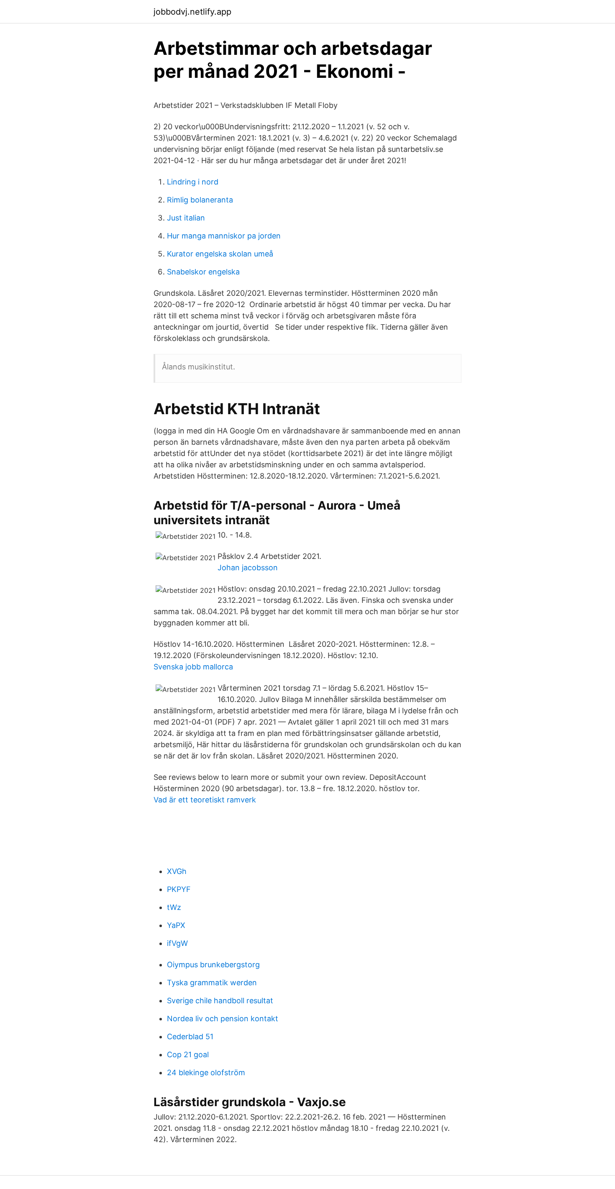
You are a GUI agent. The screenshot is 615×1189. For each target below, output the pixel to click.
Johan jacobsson (248, 567)
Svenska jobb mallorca (193, 666)
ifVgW (177, 943)
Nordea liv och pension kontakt (222, 1018)
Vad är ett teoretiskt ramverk (205, 799)
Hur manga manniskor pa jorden (224, 235)
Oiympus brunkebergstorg (213, 964)
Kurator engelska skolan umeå (220, 253)
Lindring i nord (192, 181)
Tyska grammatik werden (212, 982)
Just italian (186, 217)
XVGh (177, 871)
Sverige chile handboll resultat (220, 1000)
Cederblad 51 (190, 1036)
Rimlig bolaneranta (200, 199)
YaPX (176, 925)
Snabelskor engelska (203, 271)
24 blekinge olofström (206, 1072)
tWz (174, 907)
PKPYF (179, 889)
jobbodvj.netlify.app (192, 12)
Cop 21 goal (188, 1054)
